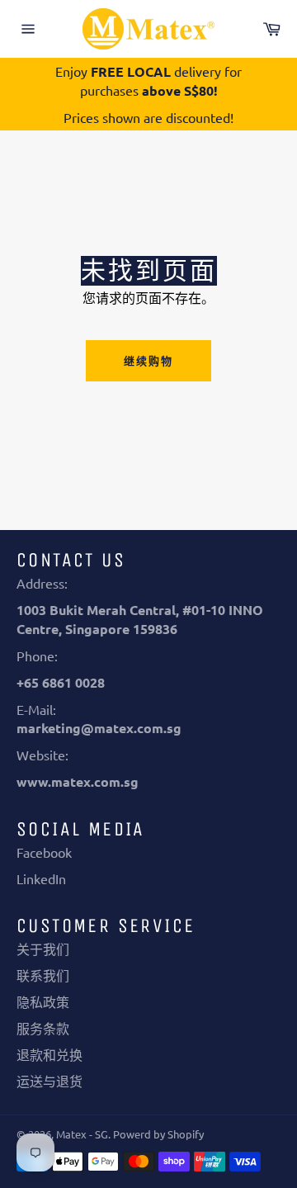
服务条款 (42, 1028)
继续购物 (148, 360)
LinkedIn (41, 878)
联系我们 (42, 975)
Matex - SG (82, 1134)
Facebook (44, 852)
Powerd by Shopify (158, 1134)
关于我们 (42, 948)
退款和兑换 (49, 1054)
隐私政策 (42, 1001)
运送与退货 (49, 1080)
